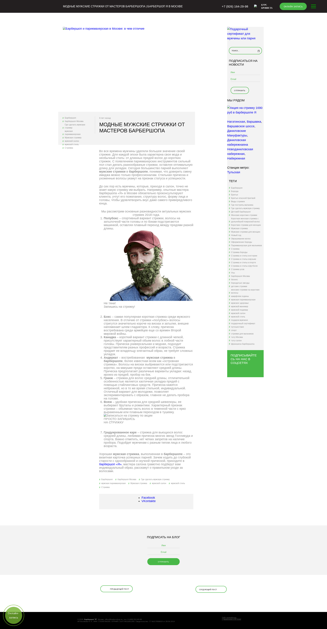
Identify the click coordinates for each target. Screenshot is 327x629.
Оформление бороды (241, 242)
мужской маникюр (239, 306)
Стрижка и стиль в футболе (244, 266)
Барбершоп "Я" (90, 619)
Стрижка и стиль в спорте (243, 262)
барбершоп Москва (74, 121)
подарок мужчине (239, 320)
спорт (234, 330)
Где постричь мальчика (242, 205)
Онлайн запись (293, 6)
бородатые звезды (240, 283)
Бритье (234, 195)
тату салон (236, 340)
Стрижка (69, 148)
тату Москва (237, 337)
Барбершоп (70, 118)
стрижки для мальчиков (242, 334)
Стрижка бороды (239, 252)
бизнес (234, 279)
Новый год (236, 235)
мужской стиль (72, 144)
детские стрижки (239, 286)
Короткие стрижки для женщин (246, 225)
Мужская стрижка (73, 137)
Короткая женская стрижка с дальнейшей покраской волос (245, 220)
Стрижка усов (237, 269)
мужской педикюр (239, 310)
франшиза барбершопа (242, 344)
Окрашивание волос (241, 238)
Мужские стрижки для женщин (245, 232)
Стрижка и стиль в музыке (243, 259)
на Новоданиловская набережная (240, 149)
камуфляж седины (240, 296)
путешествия (237, 327)
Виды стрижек (238, 201)
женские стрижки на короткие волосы (245, 291)
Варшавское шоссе (240, 126)
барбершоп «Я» (110, 464)
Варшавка (254, 121)
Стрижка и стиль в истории (244, 256)
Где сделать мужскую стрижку (75, 126)
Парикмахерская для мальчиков (246, 245)
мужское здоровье (240, 303)
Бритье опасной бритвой (243, 198)
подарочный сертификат (243, 323)
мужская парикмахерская (73, 132)
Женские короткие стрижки (244, 215)
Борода (234, 191)
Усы (233, 273)
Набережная (236, 158)
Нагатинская (236, 121)
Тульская (233, 172)
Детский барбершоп (241, 212)
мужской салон (72, 141)
